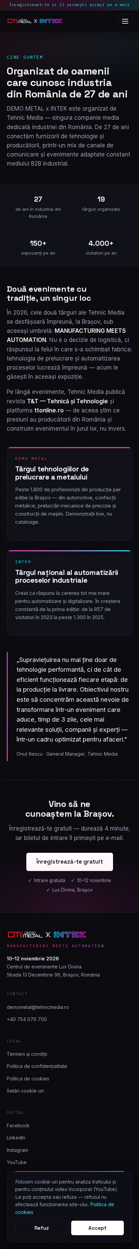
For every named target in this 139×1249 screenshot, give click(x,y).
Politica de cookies (28, 1078)
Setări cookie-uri (25, 1091)
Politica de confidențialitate (37, 1066)
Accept (97, 1228)
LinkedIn (16, 1137)
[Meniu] (125, 21)
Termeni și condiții (27, 1054)
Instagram (17, 1150)
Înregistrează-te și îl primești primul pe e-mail (69, 4)
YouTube (17, 1162)
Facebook (18, 1125)
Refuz (41, 1228)
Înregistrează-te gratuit (69, 861)
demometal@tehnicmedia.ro (38, 1007)
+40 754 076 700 (27, 1019)
